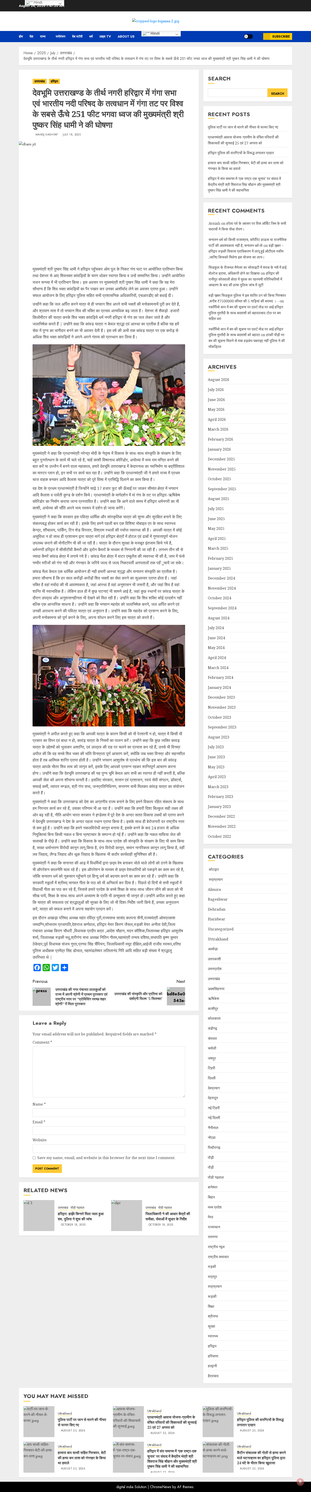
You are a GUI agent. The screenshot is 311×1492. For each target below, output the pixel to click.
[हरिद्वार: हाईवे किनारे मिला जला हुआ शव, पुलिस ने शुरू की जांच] (38, 1215)
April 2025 (217, 538)
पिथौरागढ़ (214, 1147)
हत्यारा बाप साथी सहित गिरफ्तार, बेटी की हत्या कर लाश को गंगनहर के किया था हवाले (82, 1457)
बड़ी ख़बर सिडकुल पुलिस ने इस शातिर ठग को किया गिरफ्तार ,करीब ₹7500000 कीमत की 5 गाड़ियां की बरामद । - (247, 298)
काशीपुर (213, 1008)
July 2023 (216, 746)
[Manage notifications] (300, 1482)
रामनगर (213, 1236)
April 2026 (217, 419)
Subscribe (281, 36)
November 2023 (222, 707)
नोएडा (212, 1137)
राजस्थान (214, 1226)
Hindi (155, 33)
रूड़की (212, 1296)
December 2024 (221, 578)
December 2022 (221, 816)
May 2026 (216, 409)
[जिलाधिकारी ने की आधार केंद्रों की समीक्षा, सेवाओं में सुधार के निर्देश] (126, 1215)
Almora (214, 889)
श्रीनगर (213, 1316)
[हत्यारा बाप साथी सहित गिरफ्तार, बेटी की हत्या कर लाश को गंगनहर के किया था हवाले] (38, 1457)
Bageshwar (218, 899)
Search (219, 78)
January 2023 (219, 806)
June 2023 (216, 756)
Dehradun (216, 909)
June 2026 (216, 399)
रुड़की (212, 1266)
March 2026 (218, 429)
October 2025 (219, 478)
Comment (42, 1042)
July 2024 (216, 627)
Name (39, 1104)
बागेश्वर (212, 1187)
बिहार (211, 1197)
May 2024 (216, 647)
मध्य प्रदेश (215, 1207)
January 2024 (219, 687)
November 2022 (222, 826)
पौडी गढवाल (77, 1208)
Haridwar (216, 919)
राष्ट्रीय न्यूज (216, 1246)
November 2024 (222, 588)
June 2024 (216, 637)
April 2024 (217, 657)
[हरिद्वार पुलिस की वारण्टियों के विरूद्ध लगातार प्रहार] (218, 1421)
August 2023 (218, 737)
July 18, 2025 (72, 135)
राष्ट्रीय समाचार (218, 1256)
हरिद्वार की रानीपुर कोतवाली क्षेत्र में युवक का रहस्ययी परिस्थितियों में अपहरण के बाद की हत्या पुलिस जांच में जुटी (245, 279)
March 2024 (218, 667)
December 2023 (221, 697)
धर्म (91, 36)
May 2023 (216, 766)
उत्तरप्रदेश (215, 968)
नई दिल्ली (214, 1117)
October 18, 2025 (73, 1225)
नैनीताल (213, 1127)
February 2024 (220, 677)
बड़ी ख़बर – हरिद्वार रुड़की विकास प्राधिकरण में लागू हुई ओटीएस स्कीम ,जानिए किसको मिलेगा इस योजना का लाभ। (246, 251)
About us (126, 36)
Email (39, 1121)
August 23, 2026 (73, 1431)
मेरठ (210, 1216)
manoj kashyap (47, 135)
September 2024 (222, 608)
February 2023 (220, 796)
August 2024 (218, 618)
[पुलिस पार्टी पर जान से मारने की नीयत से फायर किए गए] (38, 1421)
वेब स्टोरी (77, 36)
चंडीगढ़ (212, 1028)
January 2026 (219, 449)
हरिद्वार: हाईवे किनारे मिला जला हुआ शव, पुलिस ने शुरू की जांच (81, 1216)
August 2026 (218, 379)
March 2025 (218, 548)
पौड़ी (211, 1167)
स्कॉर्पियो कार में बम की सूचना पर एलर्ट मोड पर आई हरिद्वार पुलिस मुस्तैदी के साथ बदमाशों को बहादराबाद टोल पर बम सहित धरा (246, 312)
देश (31, 36)
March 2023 (218, 786)
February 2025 (220, 558)
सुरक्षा (211, 1326)
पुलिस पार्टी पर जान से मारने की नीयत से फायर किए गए (243, 127)
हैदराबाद (213, 1375)
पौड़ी (211, 1157)
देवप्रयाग (214, 1088)
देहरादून (213, 1097)
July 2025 (216, 508)
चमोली (212, 1048)
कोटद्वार (213, 869)
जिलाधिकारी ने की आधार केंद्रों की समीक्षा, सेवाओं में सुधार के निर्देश (167, 1216)
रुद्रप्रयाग (215, 879)
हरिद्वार (54, 81)
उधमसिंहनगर (216, 988)
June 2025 (216, 518)
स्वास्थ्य (213, 1336)
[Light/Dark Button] (248, 36)
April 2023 (217, 776)
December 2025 (221, 459)
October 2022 (219, 836)
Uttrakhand (218, 939)
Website (40, 1139)
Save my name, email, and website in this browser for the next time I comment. (106, 1157)
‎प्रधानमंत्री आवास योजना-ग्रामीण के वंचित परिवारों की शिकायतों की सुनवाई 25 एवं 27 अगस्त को (171, 1422)
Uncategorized (221, 929)
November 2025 (222, 469)
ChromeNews (160, 1486)
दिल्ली (212, 1078)
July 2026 (216, 389)
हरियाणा (213, 1356)
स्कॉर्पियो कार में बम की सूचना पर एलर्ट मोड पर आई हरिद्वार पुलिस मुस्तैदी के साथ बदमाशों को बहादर (246, 332)
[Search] (258, 36)
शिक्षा (211, 1306)
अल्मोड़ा (213, 948)
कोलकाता (214, 1018)
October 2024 (219, 597)
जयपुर (212, 1058)
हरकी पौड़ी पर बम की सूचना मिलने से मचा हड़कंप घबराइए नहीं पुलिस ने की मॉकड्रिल (247, 340)
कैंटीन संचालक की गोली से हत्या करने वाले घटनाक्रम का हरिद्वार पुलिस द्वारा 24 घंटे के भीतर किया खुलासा (261, 1457)
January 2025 (219, 568)
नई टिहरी (214, 1107)
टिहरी (211, 1067)
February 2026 (220, 439)
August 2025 (218, 498)
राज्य (43, 36)
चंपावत (212, 1038)
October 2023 (219, 717)
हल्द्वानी (212, 1365)
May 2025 (216, 528)
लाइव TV (105, 36)
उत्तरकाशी (214, 958)
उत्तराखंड (39, 81)
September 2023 (222, 727)
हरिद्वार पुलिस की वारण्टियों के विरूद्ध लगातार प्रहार (241, 152)
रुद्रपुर (212, 1276)
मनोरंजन (60, 36)
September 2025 (222, 488)
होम (21, 36)
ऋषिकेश (213, 998)
